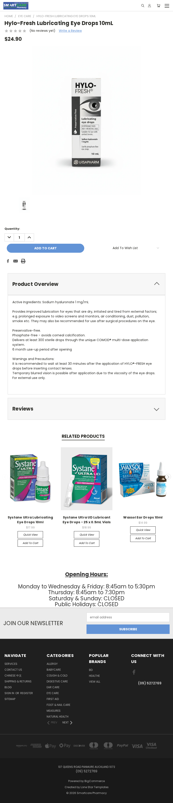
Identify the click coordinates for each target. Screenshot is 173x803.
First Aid (53, 699)
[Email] (15, 261)
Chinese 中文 (13, 675)
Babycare (54, 670)
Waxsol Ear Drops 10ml (142, 517)
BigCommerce (94, 781)
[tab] (86, 284)
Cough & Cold (57, 675)
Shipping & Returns (18, 681)
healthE (94, 676)
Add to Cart (30, 543)
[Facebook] (8, 261)
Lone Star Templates (95, 787)
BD (91, 670)
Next (168, 477)
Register (26, 693)
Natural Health (57, 716)
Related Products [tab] (83, 436)
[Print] (23, 261)
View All (94, 682)
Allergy (52, 664)
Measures (54, 711)
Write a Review (70, 30)
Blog (8, 687)
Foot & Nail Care (58, 705)
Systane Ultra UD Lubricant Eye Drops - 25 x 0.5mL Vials (87, 519)
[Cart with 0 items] (158, 6)
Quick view (30, 535)
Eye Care (53, 693)
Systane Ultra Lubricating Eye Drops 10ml (30, 519)
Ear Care (53, 687)
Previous (5, 477)
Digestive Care (57, 681)
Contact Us (13, 670)
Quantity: (12, 229)
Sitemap (10, 699)
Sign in (10, 693)
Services (11, 664)
